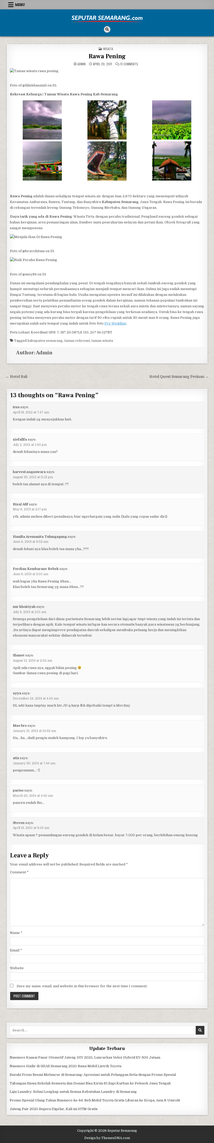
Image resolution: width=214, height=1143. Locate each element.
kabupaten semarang (45, 341)
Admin (82, 64)
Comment (19, 872)
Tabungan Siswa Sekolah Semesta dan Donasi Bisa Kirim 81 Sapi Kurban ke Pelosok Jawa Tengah (90, 1083)
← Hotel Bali (16, 377)
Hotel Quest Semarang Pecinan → (179, 377)
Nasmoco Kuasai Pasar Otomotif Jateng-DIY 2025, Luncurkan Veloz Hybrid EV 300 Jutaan (85, 1057)
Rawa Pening (107, 56)
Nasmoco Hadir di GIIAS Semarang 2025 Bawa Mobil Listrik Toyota (65, 1066)
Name (16, 933)
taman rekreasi (77, 341)
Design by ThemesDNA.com (107, 1138)
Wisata (108, 49)
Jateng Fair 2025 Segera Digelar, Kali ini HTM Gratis (54, 1109)
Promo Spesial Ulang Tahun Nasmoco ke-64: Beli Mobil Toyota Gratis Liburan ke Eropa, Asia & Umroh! (95, 1100)
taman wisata (102, 341)
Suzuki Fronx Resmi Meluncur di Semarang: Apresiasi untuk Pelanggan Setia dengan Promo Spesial (93, 1075)
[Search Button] (107, 29)
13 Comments (129, 64)
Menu (20, 5)
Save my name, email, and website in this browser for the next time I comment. (82, 986)
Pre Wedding (115, 323)
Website (17, 968)
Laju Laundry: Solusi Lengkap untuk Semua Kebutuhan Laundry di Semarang (73, 1092)
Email (16, 950)
